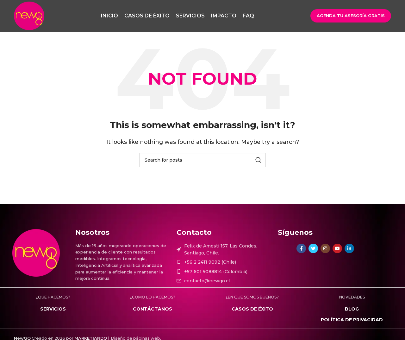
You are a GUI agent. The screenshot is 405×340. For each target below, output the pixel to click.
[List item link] (224, 262)
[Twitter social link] (313, 248)
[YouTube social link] (337, 248)
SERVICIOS (53, 309)
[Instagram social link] (325, 248)
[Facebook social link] (301, 248)
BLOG (352, 309)
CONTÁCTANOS (152, 309)
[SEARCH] (258, 160)
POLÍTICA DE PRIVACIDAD (352, 320)
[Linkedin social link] (349, 248)
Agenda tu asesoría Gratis (351, 15)
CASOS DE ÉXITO (252, 309)
